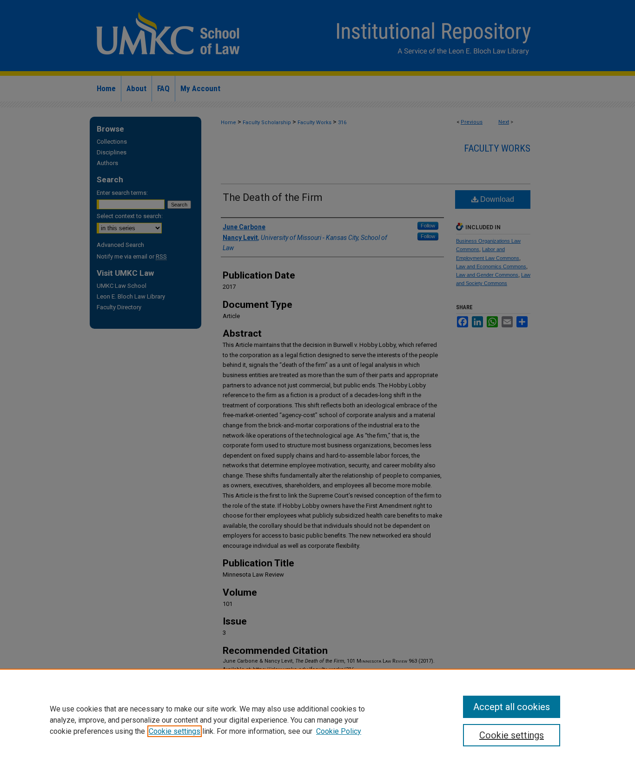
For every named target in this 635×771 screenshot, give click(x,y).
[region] (317, 720)
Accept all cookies (511, 706)
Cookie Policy (338, 731)
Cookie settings (174, 731)
